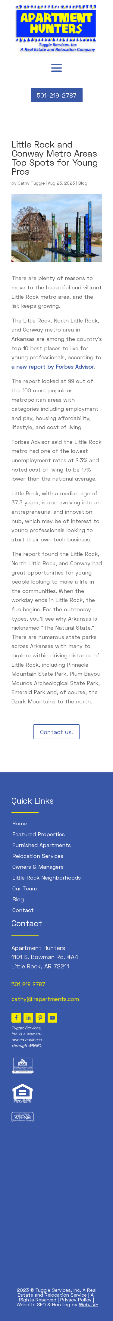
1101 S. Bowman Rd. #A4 (44, 956)
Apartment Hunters (38, 947)
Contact (23, 910)
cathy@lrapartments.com (45, 998)
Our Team (24, 888)
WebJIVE (88, 1304)
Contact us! (56, 731)
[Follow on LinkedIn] (28, 1018)
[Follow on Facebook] (16, 1018)
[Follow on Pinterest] (40, 1018)
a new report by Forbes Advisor (52, 366)
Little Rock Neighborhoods (46, 877)
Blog (82, 182)
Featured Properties (38, 834)
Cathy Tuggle (31, 182)
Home (19, 823)
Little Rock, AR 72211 (40, 966)
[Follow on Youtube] (52, 1018)
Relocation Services (37, 855)
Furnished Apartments (41, 845)
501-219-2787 (57, 95)
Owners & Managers (38, 866)
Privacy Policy (76, 1299)
